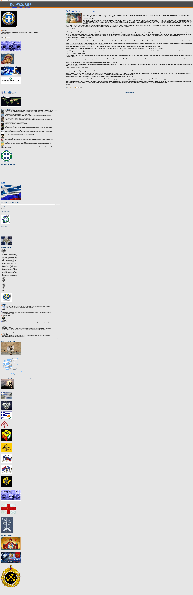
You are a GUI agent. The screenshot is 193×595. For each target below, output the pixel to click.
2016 (2, 283)
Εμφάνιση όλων (58, 338)
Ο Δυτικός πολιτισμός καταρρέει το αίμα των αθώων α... (9, 272)
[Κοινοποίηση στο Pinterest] (81, 87)
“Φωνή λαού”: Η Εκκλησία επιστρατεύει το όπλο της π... (9, 271)
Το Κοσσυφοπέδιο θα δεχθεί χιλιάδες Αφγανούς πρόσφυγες (14, 122)
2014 (2, 285)
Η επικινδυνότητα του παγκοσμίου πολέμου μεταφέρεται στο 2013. (15, 142)
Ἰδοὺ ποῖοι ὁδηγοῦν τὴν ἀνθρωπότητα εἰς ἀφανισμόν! (9, 254)
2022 (2, 278)
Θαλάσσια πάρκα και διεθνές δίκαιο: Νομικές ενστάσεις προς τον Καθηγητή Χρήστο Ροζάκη (18, 306)
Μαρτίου (3, 251)
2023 (2, 277)
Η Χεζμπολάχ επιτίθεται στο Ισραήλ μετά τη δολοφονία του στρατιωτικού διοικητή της (14, 335)
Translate (8, 38)
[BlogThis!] (78, 87)
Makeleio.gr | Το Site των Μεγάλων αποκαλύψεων (9, 331)
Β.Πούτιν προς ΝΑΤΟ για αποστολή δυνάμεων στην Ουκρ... (10, 257)
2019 (2, 281)
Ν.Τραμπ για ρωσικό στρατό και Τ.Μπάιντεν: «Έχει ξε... (9, 260)
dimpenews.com (4, 321)
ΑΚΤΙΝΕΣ (3, 305)
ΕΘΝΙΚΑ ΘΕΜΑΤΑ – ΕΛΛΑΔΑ (6, 327)
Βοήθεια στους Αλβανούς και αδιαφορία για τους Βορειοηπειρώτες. (15, 130)
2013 (2, 286)
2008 (2, 290)
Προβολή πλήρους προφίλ (5, 33)
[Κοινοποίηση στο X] (79, 87)
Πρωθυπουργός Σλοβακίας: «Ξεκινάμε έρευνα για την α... (9, 275)
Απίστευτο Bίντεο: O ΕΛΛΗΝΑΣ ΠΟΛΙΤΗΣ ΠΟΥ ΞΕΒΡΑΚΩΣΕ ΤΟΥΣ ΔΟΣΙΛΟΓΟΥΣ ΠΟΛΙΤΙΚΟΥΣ (19, 134)
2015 (2, 284)
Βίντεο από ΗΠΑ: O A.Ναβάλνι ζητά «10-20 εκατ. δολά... (9, 263)
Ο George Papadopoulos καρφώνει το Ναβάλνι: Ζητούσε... (10, 265)
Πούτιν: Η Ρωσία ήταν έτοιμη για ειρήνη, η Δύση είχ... (9, 256)
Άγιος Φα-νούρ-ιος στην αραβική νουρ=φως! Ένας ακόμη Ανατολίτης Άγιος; (12, 322)
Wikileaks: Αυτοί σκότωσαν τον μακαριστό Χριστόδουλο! (9, 266)
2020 (2, 280)
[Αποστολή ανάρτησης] (76, 87)
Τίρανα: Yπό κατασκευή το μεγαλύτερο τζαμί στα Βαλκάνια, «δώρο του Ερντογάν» (18, 114)
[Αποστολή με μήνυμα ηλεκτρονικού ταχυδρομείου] (77, 87)
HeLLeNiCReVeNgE (5, 334)
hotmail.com (3, 325)
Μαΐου (3, 249)
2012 (2, 287)
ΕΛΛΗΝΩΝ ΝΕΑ (20, 4)
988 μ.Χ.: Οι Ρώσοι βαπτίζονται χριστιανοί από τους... (9, 267)
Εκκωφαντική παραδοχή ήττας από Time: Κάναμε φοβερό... (10, 258)
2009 (2, 289)
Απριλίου (3, 250)
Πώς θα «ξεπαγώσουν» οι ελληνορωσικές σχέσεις (12, 126)
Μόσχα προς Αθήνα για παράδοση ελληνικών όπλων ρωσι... (10, 274)
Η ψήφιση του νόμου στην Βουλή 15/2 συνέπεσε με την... (9, 269)
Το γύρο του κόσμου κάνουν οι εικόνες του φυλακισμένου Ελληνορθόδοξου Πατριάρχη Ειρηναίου (20, 118)
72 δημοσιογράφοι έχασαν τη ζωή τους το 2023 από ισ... (9, 268)
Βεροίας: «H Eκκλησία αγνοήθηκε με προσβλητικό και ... (9, 261)
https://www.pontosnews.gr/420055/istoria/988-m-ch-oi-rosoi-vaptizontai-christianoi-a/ (80, 85)
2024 (2, 248)
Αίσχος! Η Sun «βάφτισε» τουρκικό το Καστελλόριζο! (9, 262)
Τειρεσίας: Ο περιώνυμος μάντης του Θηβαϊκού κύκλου (9, 312)
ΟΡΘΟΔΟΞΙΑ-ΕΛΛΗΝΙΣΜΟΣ (6, 315)
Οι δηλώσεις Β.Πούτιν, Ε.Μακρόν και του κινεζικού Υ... (9, 253)
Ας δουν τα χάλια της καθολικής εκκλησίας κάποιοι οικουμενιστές (15, 138)
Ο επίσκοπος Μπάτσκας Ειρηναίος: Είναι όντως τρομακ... (9, 259)
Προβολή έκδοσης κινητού (129, 92)
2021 (2, 279)
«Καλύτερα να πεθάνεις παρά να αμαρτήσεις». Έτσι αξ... (9, 255)
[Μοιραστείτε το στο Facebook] (80, 87)
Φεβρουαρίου (4, 252)
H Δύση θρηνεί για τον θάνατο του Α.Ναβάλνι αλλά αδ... (9, 264)
